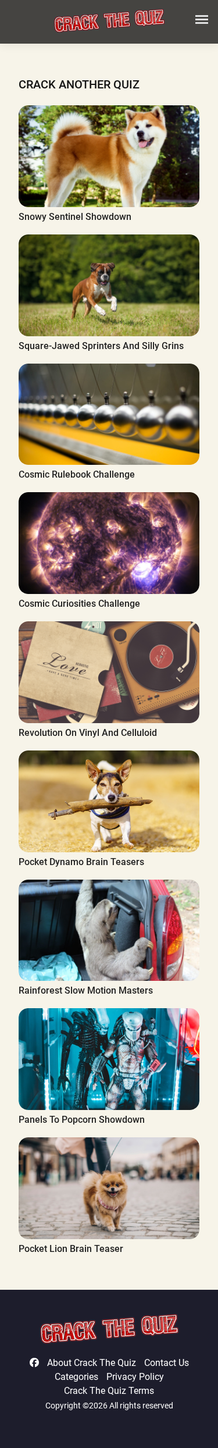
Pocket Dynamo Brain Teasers (81, 861)
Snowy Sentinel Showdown (75, 216)
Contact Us (166, 1362)
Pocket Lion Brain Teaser (71, 1248)
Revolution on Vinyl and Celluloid (88, 732)
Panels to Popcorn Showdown (82, 1119)
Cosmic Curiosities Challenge (79, 603)
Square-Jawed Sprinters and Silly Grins (101, 345)
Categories (76, 1376)
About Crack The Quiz (91, 1362)
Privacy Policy (135, 1376)
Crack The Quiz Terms (109, 1390)
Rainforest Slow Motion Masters (86, 990)
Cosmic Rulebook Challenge (77, 474)
